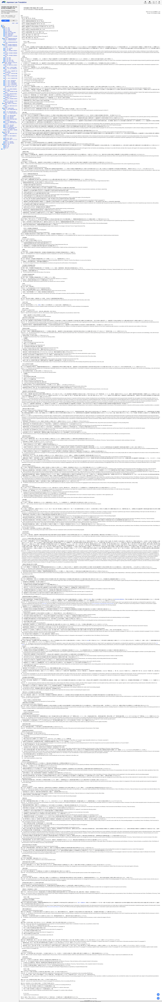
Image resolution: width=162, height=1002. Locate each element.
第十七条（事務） (8, 59)
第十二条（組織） (8, 49)
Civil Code (44, 603)
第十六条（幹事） (8, 57)
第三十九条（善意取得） (9, 126)
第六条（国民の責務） (9, 35)
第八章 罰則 (7, 144)
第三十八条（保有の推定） (10, 125)
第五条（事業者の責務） (9, 33)
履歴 (13, 20)
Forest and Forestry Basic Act (53, 906)
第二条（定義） (8, 30)
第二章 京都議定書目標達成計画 (11, 38)
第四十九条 (7, 146)
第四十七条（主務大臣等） (10, 143)
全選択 (13, 23)
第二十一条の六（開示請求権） (10, 80)
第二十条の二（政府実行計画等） (11, 67)
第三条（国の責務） (8, 31)
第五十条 (6, 147)
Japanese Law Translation (14, 2)
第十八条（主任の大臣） (9, 60)
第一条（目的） (8, 29)
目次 (5, 20)
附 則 (3, 149)
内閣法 (39, 305)
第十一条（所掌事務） (9, 48)
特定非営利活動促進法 (119, 599)
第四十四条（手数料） (9, 138)
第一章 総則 (7, 27)
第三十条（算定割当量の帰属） (10, 111)
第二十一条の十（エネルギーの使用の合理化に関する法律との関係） (11, 86)
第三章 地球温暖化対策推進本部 (11, 44)
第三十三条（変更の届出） (10, 116)
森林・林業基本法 (81, 902)
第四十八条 (7, 145)
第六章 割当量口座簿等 (9, 108)
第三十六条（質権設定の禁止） (10, 121)
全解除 (17, 23)
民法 (90, 599)
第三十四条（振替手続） (9, 117)
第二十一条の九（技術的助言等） (11, 84)
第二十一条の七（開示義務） (10, 81)
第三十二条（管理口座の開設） (10, 115)
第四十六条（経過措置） (9, 141)
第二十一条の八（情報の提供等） (11, 83)
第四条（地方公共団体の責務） (10, 32)
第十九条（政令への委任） (10, 61)
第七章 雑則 (7, 132)
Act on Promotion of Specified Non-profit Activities (103, 603)
